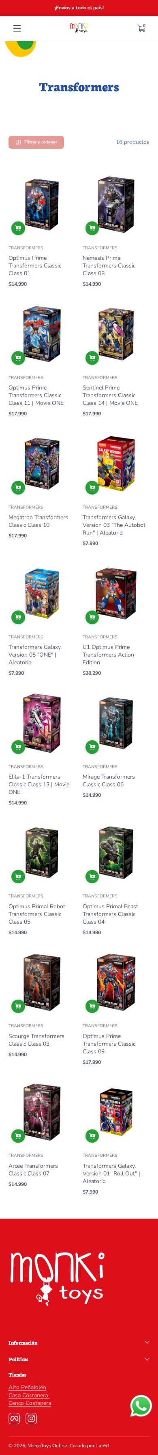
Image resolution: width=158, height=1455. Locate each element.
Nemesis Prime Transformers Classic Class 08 (109, 265)
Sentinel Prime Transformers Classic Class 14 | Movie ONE (110, 395)
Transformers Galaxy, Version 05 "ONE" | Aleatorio (35, 654)
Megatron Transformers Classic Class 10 (38, 521)
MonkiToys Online (47, 1445)
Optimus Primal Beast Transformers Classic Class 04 (110, 914)
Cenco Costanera (30, 1403)
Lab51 (103, 1445)
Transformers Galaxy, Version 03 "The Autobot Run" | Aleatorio (114, 525)
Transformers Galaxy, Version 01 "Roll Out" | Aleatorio (111, 1173)
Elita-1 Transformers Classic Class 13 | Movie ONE (39, 784)
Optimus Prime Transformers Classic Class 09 (109, 1043)
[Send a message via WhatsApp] (141, 1406)
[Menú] (17, 28)
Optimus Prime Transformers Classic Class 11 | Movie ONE (36, 395)
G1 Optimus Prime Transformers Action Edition (108, 654)
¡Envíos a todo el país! (79, 7)
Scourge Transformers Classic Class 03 (36, 1040)
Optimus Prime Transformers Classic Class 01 (35, 265)
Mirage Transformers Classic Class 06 (109, 780)
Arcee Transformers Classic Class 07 (33, 1169)
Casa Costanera (29, 1395)
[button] (140, 28)
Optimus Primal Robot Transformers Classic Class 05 (37, 914)
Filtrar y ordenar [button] (40, 142)
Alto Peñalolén (27, 1387)
